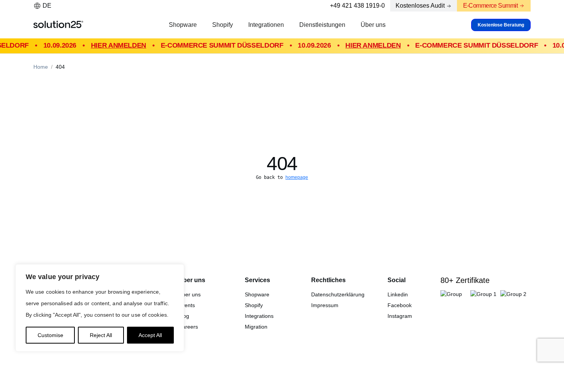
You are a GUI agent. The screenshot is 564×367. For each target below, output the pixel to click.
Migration (256, 327)
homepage (296, 177)
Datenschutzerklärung (337, 294)
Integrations (259, 316)
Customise (50, 335)
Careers (188, 327)
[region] (99, 308)
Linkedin (398, 294)
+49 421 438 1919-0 (357, 5)
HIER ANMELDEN (115, 45)
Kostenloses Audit (420, 5)
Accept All (150, 335)
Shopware (183, 24)
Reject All (101, 335)
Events (186, 305)
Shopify (222, 24)
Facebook (400, 305)
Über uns (373, 24)
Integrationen (266, 24)
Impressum (324, 305)
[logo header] (58, 25)
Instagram (400, 316)
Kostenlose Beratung (501, 25)
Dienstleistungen (322, 24)
